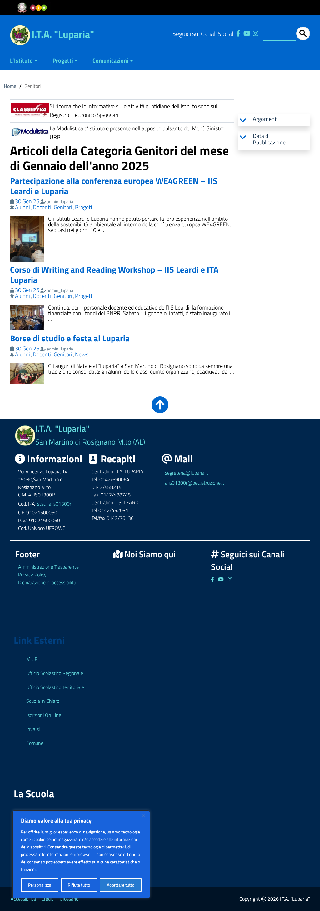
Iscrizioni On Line (43, 715)
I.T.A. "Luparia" (63, 34)
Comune (34, 743)
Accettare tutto (120, 885)
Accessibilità (23, 899)
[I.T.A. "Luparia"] (20, 34)
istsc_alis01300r (53, 503)
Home (10, 86)
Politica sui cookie (54, 869)
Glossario (69, 899)
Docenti (42, 207)
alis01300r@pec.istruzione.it (194, 482)
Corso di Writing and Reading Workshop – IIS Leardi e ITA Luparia (114, 274)
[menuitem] (27, 61)
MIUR (32, 659)
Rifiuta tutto (79, 885)
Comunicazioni (110, 60)
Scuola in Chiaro (42, 701)
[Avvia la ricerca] (303, 33)
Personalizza (39, 885)
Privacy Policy (32, 574)
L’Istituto (21, 60)
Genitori (63, 207)
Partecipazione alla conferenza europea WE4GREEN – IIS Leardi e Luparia (114, 185)
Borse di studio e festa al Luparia (70, 338)
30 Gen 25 (27, 201)
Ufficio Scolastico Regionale (54, 673)
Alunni (22, 207)
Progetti (62, 60)
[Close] (143, 815)
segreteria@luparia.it (186, 472)
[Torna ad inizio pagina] (160, 409)
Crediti (47, 899)
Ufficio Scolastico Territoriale (55, 687)
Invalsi (33, 729)
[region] (81, 854)
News (81, 354)
